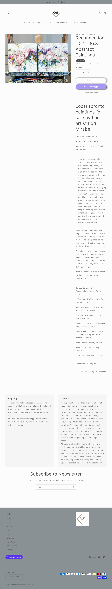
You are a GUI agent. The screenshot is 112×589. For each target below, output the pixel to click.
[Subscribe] (73, 487)
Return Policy (10, 542)
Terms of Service (12, 546)
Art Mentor (9, 534)
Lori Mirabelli (15, 584)
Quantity (79, 68)
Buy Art (8, 519)
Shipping (79, 64)
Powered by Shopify (26, 584)
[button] (7, 12)
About (7, 523)
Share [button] (80, 98)
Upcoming (9, 526)
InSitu (7, 530)
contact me (9, 538)
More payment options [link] (91, 92)
